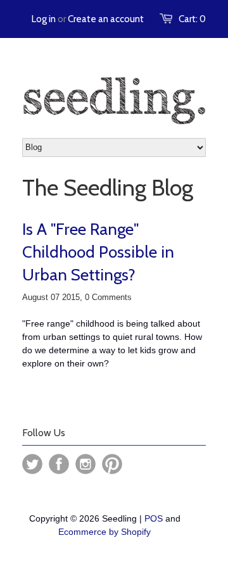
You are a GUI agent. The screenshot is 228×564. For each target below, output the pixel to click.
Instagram (85, 464)
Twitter (32, 464)
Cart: (192, 19)
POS (153, 518)
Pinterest (112, 464)
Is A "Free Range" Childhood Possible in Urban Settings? (98, 252)
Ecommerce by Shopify (104, 532)
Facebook (59, 464)
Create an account (106, 19)
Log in (44, 19)
